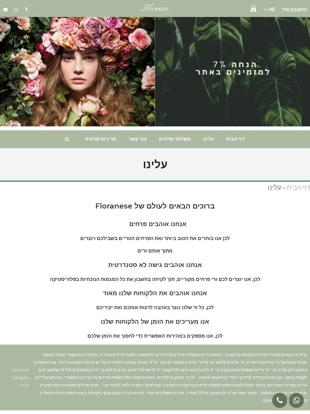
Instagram (20, 377)
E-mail (23, 385)
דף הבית (298, 187)
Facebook (20, 369)
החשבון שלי (294, 9)
